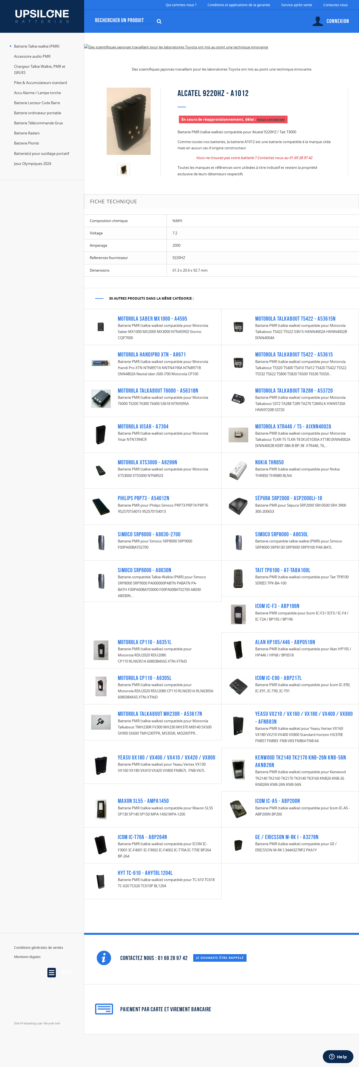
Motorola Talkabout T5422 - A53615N (295, 318)
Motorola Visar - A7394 (143, 426)
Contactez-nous (335, 5)
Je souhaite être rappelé (220, 958)
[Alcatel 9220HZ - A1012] (123, 169)
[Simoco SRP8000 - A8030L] (238, 542)
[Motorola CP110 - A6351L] (101, 650)
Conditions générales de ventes (38, 947)
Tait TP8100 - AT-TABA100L (282, 570)
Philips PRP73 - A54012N (143, 498)
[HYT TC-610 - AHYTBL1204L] (101, 880)
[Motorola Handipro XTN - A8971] (101, 362)
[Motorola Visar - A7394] (101, 434)
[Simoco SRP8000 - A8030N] (101, 580)
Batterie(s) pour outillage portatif (41, 153)
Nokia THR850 (269, 462)
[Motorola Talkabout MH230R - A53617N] (101, 721)
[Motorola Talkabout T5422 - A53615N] (238, 326)
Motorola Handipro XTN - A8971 (152, 354)
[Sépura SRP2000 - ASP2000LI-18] (238, 506)
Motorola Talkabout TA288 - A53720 (294, 390)
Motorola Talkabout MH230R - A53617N (160, 713)
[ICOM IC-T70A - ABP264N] (101, 844)
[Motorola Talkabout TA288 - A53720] (238, 398)
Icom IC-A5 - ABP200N (277, 801)
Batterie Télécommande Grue (38, 122)
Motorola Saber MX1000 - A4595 (152, 318)
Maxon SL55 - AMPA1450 (143, 801)
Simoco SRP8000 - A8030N (144, 570)
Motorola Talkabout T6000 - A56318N (158, 390)
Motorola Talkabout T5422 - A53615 (294, 354)
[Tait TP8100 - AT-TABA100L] (238, 578)
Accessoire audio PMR (32, 56)
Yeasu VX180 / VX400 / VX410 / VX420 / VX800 (166, 757)
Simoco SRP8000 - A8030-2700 (149, 534)
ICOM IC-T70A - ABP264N (142, 837)
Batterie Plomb (26, 143)
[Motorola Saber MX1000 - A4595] (101, 326)
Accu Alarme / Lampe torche (37, 92)
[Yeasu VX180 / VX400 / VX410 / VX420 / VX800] (101, 765)
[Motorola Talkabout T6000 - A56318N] (101, 398)
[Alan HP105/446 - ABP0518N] (238, 650)
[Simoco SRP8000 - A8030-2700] (101, 542)
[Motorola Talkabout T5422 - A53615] (238, 362)
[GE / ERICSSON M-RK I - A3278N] (238, 844)
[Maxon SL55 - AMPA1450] (101, 809)
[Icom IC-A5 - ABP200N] (238, 809)
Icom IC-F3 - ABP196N (277, 606)
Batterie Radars (27, 133)
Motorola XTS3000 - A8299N (147, 462)
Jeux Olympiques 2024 (32, 163)
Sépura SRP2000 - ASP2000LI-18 (288, 498)
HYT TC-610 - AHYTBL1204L (145, 873)
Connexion (338, 21)
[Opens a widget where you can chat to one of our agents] (338, 1057)
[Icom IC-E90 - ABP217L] (238, 685)
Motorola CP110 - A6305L (145, 678)
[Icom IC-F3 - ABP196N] (238, 613)
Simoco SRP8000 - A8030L (281, 534)
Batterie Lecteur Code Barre (37, 102)
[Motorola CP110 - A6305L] (101, 685)
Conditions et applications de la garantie (239, 5)
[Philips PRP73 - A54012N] (101, 506)
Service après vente (296, 5)
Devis (66, 972)
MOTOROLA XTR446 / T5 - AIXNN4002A (293, 426)
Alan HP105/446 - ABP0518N (285, 642)
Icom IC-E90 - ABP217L (278, 678)
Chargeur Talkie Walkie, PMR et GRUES (39, 69)
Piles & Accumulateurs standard (40, 82)
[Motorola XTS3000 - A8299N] (101, 470)
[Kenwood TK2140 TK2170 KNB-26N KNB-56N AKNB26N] (238, 769)
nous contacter (271, 119)
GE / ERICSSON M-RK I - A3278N (287, 837)
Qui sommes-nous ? (181, 5)
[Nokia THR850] (238, 470)
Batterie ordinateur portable (37, 112)
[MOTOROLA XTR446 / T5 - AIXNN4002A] (238, 434)
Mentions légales (27, 956)
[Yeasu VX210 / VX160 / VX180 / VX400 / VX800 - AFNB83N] (238, 725)
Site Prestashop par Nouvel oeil (37, 1023)
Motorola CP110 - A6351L (145, 642)
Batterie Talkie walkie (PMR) (36, 46)
